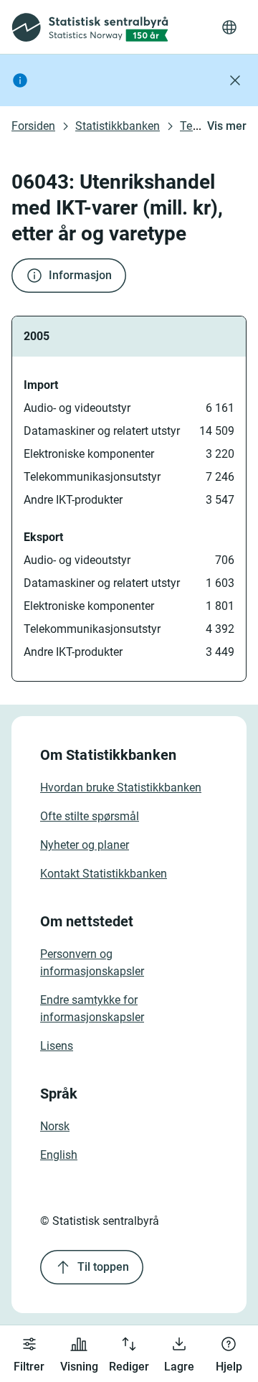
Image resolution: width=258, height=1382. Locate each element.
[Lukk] (235, 80)
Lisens (56, 1046)
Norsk (55, 1126)
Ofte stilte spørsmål (89, 816)
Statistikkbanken (117, 126)
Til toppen (103, 1267)
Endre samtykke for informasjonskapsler (92, 1008)
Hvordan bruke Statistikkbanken (120, 787)
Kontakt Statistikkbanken (103, 873)
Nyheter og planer (84, 845)
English (58, 1155)
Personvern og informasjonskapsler (92, 962)
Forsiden (33, 126)
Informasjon (80, 275)
